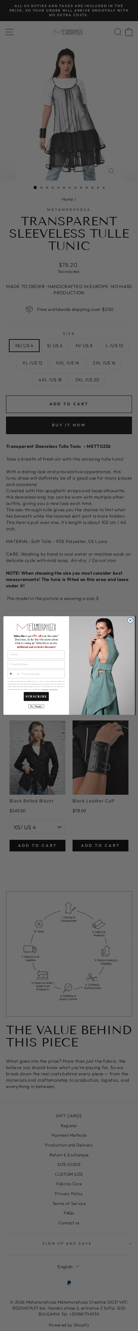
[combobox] (14, 674)
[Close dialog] (130, 621)
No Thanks (36, 706)
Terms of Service (54, 689)
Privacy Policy (45, 689)
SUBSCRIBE (36, 696)
